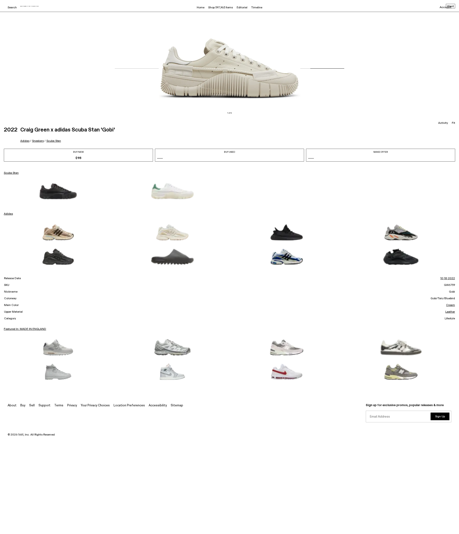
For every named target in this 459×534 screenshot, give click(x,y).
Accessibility (158, 405)
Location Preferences (129, 405)
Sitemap (177, 405)
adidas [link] (8, 214)
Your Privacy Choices (95, 405)
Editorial (242, 7)
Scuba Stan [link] (11, 173)
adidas (24, 141)
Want (450, 6)
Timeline (256, 7)
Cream (450, 305)
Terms (58, 405)
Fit (453, 123)
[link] (58, 191)
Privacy (72, 405)
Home (200, 7)
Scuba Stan (53, 141)
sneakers (38, 141)
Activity (443, 123)
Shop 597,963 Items (220, 7)
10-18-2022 (447, 278)
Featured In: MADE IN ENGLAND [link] (25, 329)
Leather (450, 312)
